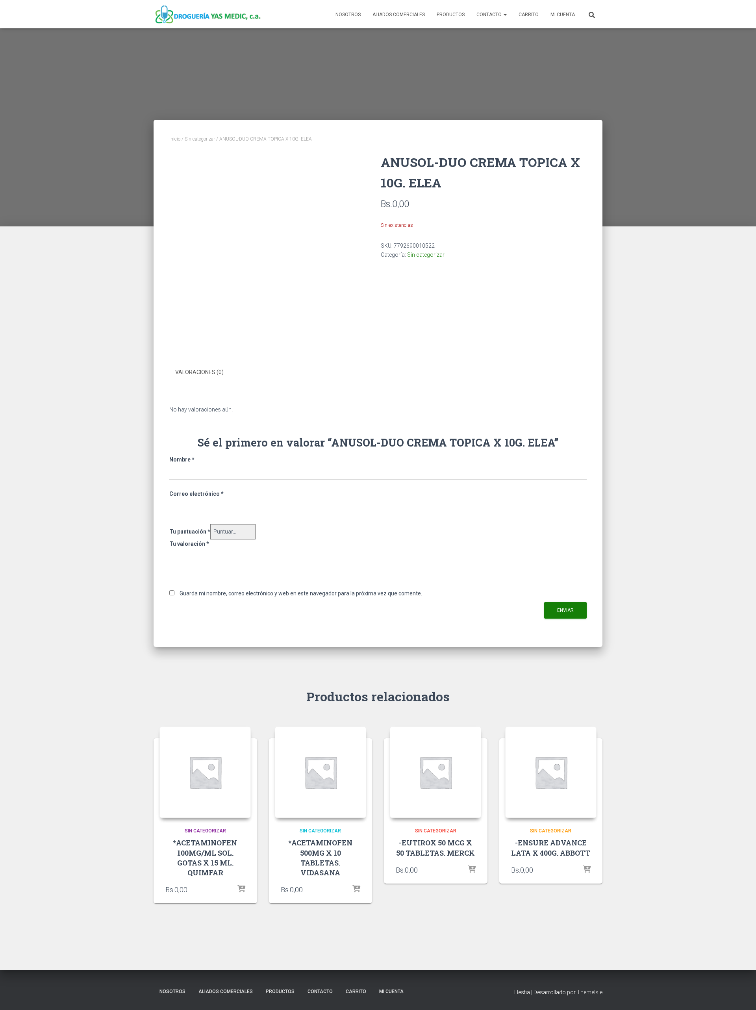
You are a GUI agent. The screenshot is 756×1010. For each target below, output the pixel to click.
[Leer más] (241, 889)
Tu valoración (189, 544)
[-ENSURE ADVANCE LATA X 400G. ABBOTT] (551, 772)
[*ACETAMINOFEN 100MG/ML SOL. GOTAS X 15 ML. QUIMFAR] (205, 772)
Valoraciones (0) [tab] (199, 372)
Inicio (174, 139)
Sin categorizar (200, 139)
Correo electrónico (196, 494)
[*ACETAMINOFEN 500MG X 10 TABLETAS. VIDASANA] (320, 772)
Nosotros (348, 14)
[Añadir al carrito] (356, 889)
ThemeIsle (589, 992)
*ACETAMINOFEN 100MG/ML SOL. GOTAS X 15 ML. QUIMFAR (205, 857)
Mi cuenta (562, 14)
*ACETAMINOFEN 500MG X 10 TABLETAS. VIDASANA (320, 857)
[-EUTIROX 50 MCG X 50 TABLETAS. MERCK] (435, 772)
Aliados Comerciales (398, 14)
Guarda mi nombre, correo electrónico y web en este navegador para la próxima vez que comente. (301, 593)
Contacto (489, 14)
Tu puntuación (189, 531)
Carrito (529, 14)
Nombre (182, 459)
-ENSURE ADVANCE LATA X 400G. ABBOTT (550, 847)
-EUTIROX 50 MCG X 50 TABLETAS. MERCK (435, 847)
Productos (451, 14)
